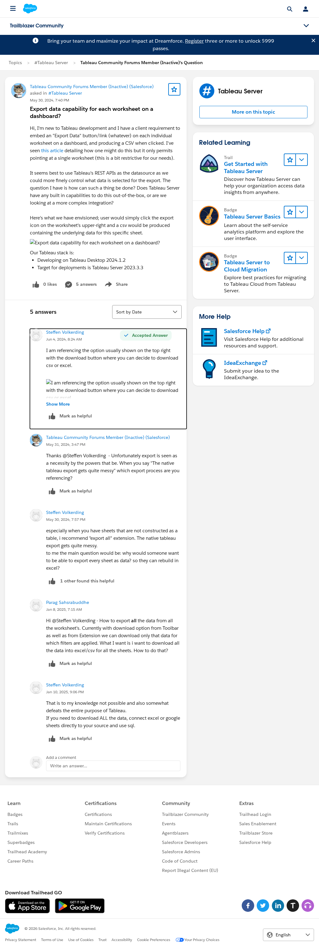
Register (194, 41)
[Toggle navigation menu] (306, 26)
